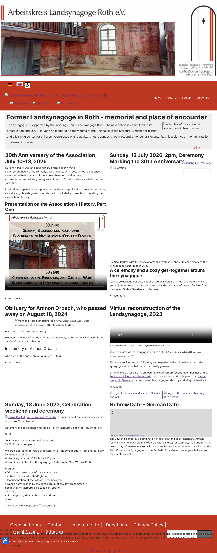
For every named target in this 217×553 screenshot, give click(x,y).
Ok (4, 545)
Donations (116, 524)
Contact (55, 524)
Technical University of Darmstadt (130, 376)
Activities (203, 97)
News (157, 97)
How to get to (85, 524)
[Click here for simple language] (27, 85)
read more (14, 298)
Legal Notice (118, 551)
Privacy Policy (148, 524)
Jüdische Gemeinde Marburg (131, 435)
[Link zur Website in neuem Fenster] (136, 394)
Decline (16, 545)
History (171, 97)
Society (187, 97)
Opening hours (25, 524)
